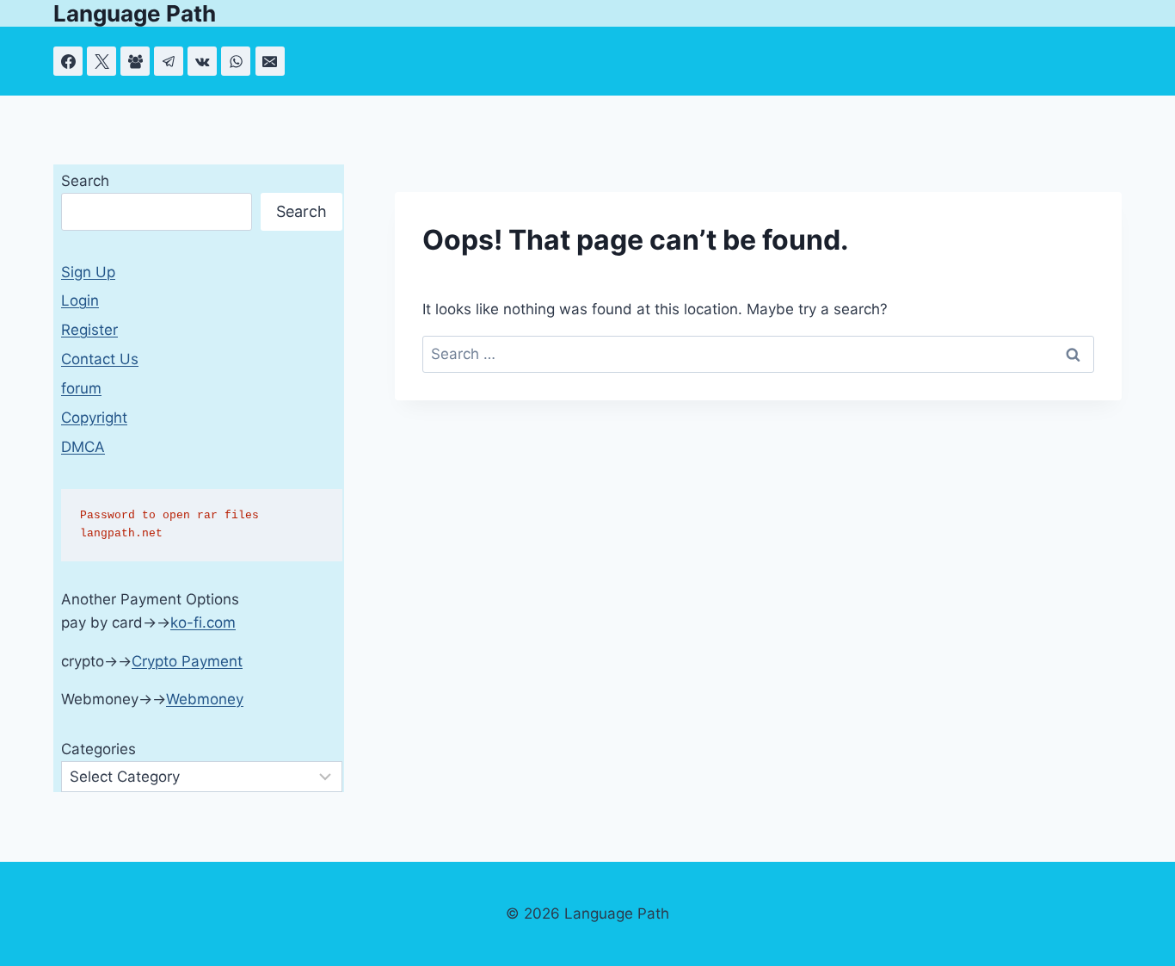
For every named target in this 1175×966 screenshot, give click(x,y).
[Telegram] (168, 61)
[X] (101, 61)
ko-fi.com (203, 622)
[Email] (270, 61)
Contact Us (99, 359)
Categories (98, 749)
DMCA (83, 446)
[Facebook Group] (135, 61)
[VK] (202, 61)
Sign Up (88, 272)
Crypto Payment (187, 661)
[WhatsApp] (235, 61)
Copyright (94, 417)
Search (85, 180)
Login (80, 300)
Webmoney (204, 699)
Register (89, 329)
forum (81, 388)
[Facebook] (68, 61)
